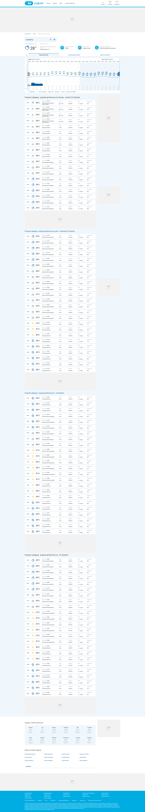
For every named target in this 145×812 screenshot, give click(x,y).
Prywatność (53, 800)
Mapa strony (82, 800)
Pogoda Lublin (66, 794)
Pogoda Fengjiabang (48, 760)
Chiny (34, 33)
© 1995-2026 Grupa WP (30, 800)
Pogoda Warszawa (105, 796)
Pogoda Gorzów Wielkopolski (88, 793)
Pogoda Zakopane (48, 798)
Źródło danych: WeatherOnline (94, 800)
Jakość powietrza (70, 3)
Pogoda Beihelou (65, 760)
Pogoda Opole (28, 796)
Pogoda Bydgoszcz (48, 793)
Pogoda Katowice (105, 793)
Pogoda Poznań (47, 796)
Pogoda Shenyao (28, 757)
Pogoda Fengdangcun (48, 757)
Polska (48, 3)
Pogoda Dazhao (83, 757)
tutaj (53, 809)
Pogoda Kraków (47, 794)
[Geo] (54, 39)
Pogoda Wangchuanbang (30, 754)
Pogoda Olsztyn (104, 794)
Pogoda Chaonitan (66, 754)
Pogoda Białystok (28, 793)
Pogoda (38, 3)
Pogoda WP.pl (28, 33)
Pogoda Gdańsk (66, 793)
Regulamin (74, 800)
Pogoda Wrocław (28, 798)
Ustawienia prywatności (64, 800)
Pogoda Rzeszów (66, 796)
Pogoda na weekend (105, 55)
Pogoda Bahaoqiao (66, 757)
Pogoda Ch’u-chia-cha (84, 754)
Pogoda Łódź (85, 794)
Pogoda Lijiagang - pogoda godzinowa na (40, 393)
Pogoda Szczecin (86, 796)
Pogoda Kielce (28, 794)
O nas (46, 800)
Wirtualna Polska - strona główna (29, 3)
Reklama (40, 800)
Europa (55, 3)
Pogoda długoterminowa (74, 55)
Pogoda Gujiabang (83, 760)
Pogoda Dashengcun (29, 760)
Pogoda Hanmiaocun (48, 754)
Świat (60, 3)
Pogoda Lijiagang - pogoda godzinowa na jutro (42, 231)
